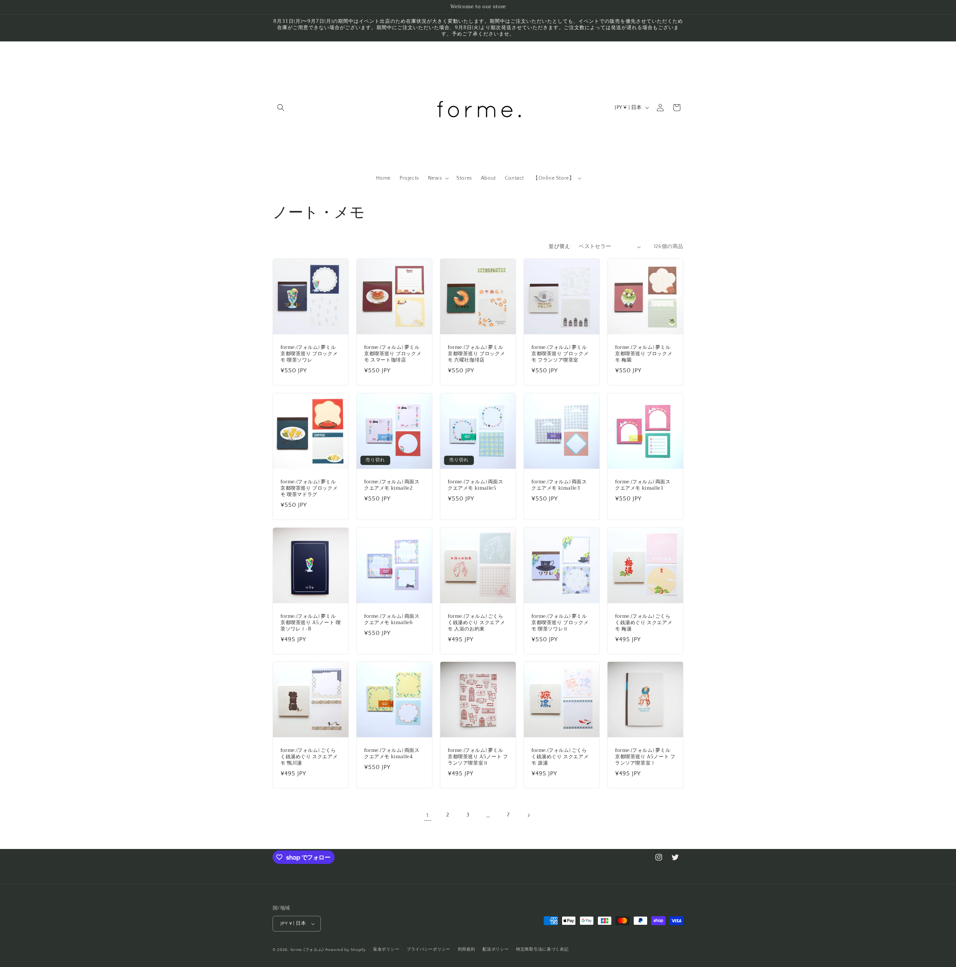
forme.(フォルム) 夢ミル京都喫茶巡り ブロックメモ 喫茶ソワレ (309, 353)
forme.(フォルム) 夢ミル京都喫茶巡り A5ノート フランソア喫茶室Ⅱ (478, 756)
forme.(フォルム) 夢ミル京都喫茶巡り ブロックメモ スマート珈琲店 (392, 353)
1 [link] (427, 815)
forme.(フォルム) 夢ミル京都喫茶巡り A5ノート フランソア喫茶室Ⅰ (645, 756)
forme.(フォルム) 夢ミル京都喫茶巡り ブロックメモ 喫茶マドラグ (309, 488)
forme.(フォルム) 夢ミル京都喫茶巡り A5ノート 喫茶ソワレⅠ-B (310, 622)
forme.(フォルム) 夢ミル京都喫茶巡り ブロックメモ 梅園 (643, 353)
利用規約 (466, 949)
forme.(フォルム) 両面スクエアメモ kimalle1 (643, 485)
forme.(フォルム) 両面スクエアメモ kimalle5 (475, 485)
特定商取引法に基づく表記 (542, 949)
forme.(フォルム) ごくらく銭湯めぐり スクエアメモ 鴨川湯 (309, 756)
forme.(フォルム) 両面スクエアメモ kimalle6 (392, 619)
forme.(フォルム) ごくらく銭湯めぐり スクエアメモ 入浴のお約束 (476, 622)
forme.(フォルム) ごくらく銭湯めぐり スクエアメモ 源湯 (560, 756)
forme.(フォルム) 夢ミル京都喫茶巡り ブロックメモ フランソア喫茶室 (560, 353)
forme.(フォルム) (307, 950)
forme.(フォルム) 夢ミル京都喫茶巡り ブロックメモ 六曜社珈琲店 (476, 353)
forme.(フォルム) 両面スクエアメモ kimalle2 (392, 485)
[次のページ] (528, 815)
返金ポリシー (386, 949)
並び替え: (560, 247)
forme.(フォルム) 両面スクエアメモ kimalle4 (392, 753)
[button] (281, 107)
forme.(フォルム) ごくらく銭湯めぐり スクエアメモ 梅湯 (643, 622)
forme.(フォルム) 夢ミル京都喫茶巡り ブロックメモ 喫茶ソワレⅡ (560, 622)
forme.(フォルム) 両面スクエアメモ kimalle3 (559, 485)
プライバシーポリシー (428, 949)
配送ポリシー (495, 949)
